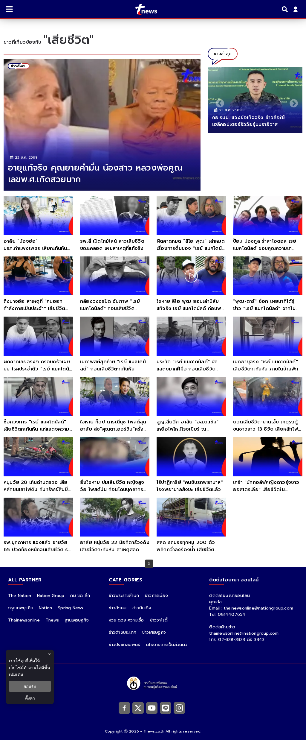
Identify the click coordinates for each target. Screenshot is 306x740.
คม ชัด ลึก (80, 595)
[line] (165, 707)
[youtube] (151, 707)
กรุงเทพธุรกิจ (20, 608)
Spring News (70, 608)
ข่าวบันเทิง (142, 608)
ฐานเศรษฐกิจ (77, 620)
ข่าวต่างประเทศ (122, 632)
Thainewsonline (24, 620)
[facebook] (124, 707)
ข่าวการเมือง (156, 595)
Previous (218, 102)
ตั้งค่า (30, 698)
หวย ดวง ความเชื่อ (126, 620)
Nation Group (50, 595)
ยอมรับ (30, 686)
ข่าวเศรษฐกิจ (154, 632)
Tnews (52, 620)
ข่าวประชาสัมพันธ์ (124, 645)
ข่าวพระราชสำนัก (124, 595)
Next (292, 102)
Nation (45, 608)
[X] (138, 707)
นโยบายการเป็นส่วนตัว (166, 645)
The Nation (19, 595)
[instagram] (179, 707)
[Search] (286, 9)
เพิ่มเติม (16, 674)
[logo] (142, 9)
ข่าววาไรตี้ (159, 620)
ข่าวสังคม (117, 608)
